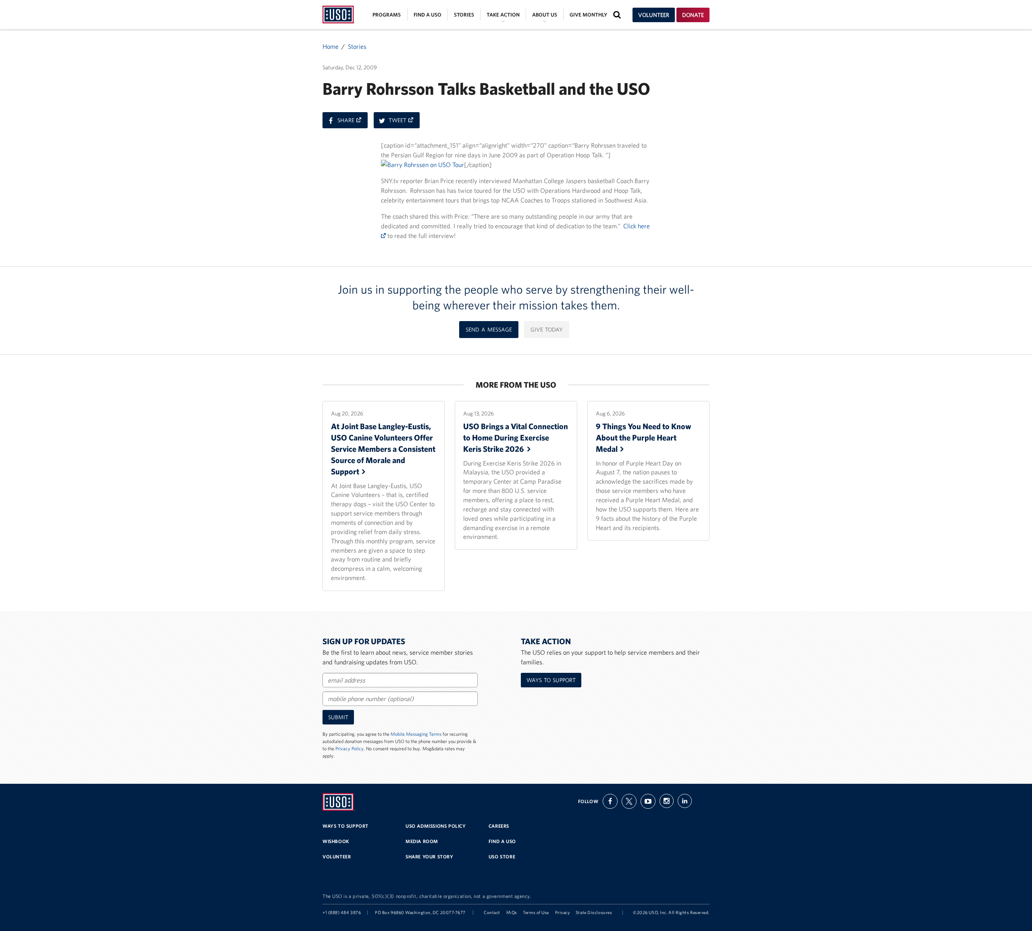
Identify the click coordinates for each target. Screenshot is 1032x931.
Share (352, 122)
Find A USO (502, 841)
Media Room (422, 841)
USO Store (502, 857)
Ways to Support (551, 680)
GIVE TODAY (547, 329)
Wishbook (336, 841)
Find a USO (427, 14)
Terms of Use (536, 912)
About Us (544, 14)
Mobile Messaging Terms (416, 734)
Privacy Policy (349, 748)
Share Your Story (430, 857)
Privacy (562, 912)
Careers (499, 826)
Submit (338, 717)
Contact (492, 912)
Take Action (503, 14)
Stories (464, 14)
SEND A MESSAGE (489, 329)
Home (330, 46)
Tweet (404, 122)
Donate (693, 15)
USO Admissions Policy (436, 826)
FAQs (511, 912)
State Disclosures (594, 912)
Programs (386, 14)
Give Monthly (588, 14)
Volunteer (653, 15)
